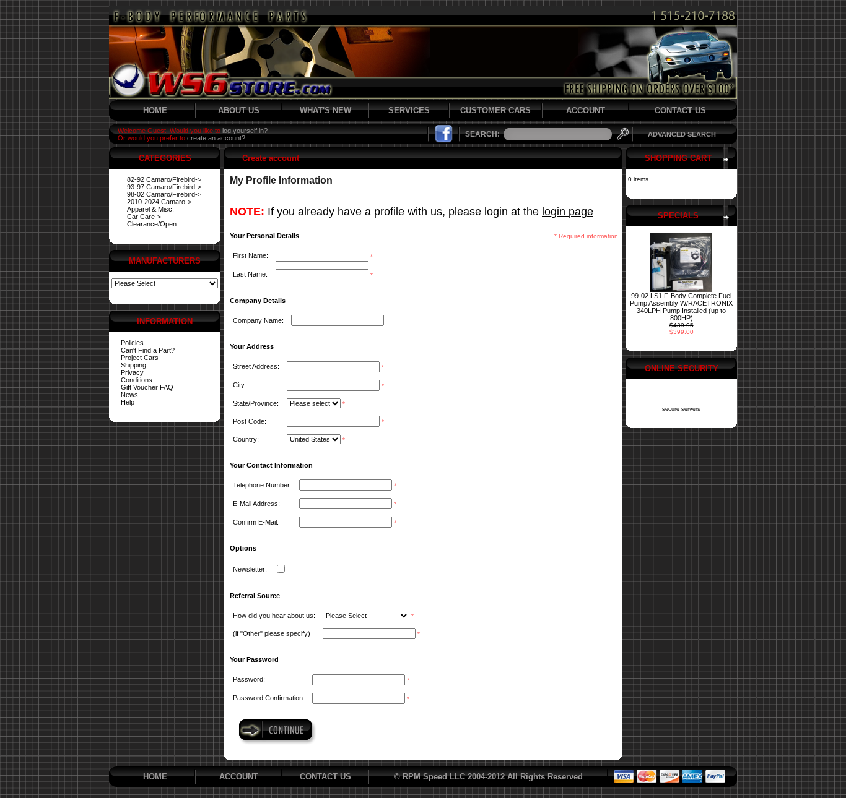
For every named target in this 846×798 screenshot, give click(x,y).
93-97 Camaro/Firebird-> (164, 187)
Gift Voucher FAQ (147, 387)
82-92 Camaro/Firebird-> (164, 179)
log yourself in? (245, 130)
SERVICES (409, 110)
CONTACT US (680, 110)
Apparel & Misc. (150, 209)
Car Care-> (144, 216)
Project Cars (140, 357)
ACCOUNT (585, 110)
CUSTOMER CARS (495, 110)
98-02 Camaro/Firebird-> (164, 194)
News (129, 394)
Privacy (132, 372)
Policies (132, 342)
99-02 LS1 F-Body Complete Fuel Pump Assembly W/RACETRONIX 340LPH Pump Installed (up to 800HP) (681, 307)
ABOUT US (238, 110)
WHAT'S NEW (325, 110)
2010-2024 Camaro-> (159, 201)
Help (127, 402)
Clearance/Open (152, 224)
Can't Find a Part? (148, 350)
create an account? (216, 138)
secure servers (681, 409)
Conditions (136, 380)
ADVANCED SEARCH (682, 134)
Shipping (133, 365)
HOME (155, 110)
